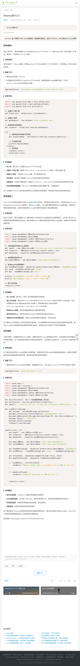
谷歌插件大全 (40, 657)
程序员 (32, 202)
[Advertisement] (41, 536)
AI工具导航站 (40, 654)
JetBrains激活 (69, 657)
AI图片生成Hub (17, 654)
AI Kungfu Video (70, 654)
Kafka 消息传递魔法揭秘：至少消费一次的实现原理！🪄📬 (57, 643)
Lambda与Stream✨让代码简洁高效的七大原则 (20, 638)
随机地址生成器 (29, 654)
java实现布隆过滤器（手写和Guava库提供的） (20, 635)
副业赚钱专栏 (7, 654)
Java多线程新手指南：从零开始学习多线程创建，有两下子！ (21, 640)
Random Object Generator (53, 659)
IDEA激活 (60, 657)
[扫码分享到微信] (61, 580)
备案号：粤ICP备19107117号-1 (52, 662)
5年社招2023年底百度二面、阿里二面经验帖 (54, 638)
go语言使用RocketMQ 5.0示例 (50, 635)
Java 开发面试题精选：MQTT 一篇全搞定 (18, 643)
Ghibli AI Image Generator (25, 659)
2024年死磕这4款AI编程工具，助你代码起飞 (54, 640)
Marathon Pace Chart (27, 657)
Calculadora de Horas (12, 657)
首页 (7, 10)
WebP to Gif (39, 659)
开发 (47, 325)
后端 (11, 10)
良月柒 (5, 20)
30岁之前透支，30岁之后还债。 (51, 633)
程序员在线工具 (51, 657)
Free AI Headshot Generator (54, 654)
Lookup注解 (9, 633)
